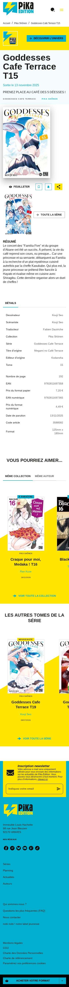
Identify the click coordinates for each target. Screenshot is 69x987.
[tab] (10, 303)
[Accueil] (18, 8)
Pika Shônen (20, 23)
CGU (6, 947)
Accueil (6, 23)
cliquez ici (43, 779)
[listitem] (6, 848)
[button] (46, 38)
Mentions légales (13, 942)
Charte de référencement (17, 958)
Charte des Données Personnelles (23, 953)
